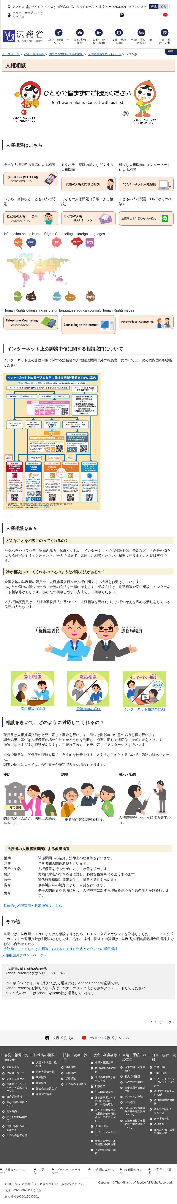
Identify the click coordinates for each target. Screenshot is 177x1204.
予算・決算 (160, 1073)
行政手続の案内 (134, 1082)
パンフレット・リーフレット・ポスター (164, 1082)
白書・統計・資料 (165, 41)
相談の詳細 (156, 709)
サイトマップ (40, 6)
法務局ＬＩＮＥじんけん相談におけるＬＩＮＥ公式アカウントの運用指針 (60, 949)
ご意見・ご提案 (160, 1171)
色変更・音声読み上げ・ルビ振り (29, 14)
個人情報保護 (132, 1076)
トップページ (11, 54)
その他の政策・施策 (105, 1152)
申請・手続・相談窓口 (141, 41)
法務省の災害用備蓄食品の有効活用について (135, 1111)
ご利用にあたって (101, 1171)
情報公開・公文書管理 (135, 1069)
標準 (154, 6)
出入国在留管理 (104, 1092)
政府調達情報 (14, 1096)
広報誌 (39, 1171)
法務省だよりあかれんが (164, 1093)
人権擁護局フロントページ (105, 54)
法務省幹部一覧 (45, 1071)
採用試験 (70, 1078)
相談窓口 (63, 6)
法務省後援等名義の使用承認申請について (135, 1124)
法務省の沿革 (44, 1094)
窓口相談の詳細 (33, 709)
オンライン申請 (134, 1096)
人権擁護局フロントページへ (24, 955)
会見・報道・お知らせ (58, 41)
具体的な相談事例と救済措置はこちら (32, 906)
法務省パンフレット (13, 1171)
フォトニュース (15, 1078)
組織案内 (41, 1077)
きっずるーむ (85, 6)
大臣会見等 (12, 1067)
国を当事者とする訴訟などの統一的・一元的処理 (105, 1101)
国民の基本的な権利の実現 (66, 54)
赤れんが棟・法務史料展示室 (164, 1131)
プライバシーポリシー (66, 1171)
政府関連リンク (131, 1171)
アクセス (18, 6)
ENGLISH (119, 6)
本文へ (103, 6)
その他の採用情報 (75, 1084)
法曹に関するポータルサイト (16, 1128)
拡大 (163, 6)
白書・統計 (160, 1067)
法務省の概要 (80, 41)
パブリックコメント (105, 1134)
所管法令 (41, 1083)
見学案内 (11, 1111)
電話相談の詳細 (88, 709)
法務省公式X (62, 1038)
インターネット (135, 709)
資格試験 (70, 1073)
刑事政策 (100, 1086)
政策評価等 (101, 1126)
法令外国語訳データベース (164, 1111)
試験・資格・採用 (99, 41)
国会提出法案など (46, 1088)
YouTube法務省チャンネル (111, 1038)
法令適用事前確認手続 (135, 1089)
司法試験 (70, 1067)
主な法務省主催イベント (16, 1104)
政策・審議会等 (118, 41)
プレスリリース (15, 1073)
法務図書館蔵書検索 (164, 1102)
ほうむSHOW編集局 (16, 1119)
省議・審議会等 (104, 1062)
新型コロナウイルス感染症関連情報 (105, 1143)
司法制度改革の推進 (105, 1070)
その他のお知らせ (16, 1135)
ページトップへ (164, 1022)
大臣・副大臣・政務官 (46, 1064)
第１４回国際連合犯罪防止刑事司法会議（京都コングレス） (105, 1115)
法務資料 (159, 1124)
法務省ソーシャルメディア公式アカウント (16, 1087)
